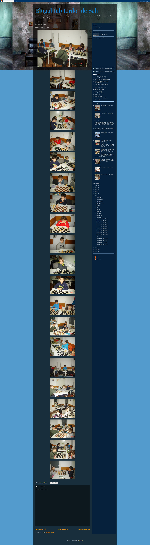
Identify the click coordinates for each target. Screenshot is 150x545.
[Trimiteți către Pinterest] (57, 483)
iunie (97, 207)
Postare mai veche (84, 529)
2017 (96, 189)
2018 (96, 187)
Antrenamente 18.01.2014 (102, 232)
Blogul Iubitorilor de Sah (66, 10)
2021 (96, 185)
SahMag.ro (97, 94)
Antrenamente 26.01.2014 (102, 222)
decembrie (98, 197)
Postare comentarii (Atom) (48, 532)
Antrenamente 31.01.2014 (102, 218)
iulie (97, 205)
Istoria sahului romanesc (100, 87)
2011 (96, 251)
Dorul (97, 257)
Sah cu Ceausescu (99, 86)
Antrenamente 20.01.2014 (102, 228)
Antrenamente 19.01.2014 (102, 230)
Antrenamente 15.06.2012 (107, 174)
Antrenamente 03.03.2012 (107, 132)
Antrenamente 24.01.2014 (102, 226)
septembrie (99, 203)
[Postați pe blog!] (52, 483)
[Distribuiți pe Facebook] (55, 483)
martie (97, 213)
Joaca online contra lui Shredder (102, 98)
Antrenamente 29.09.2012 (107, 113)
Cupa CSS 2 (98, 236)
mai (97, 209)
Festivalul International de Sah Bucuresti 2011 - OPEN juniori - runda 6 (107, 160)
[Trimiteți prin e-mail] (51, 483)
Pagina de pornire (62, 529)
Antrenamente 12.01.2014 (102, 240)
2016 (96, 191)
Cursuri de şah (98, 120)
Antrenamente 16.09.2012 (107, 105)
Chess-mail (97, 99)
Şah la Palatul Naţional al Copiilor (102, 79)
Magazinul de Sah (99, 96)
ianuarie (98, 217)
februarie (98, 215)
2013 (96, 247)
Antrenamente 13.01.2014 (102, 238)
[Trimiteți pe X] (54, 483)
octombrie (98, 201)
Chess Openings (98, 91)
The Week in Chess (99, 92)
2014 (96, 195)
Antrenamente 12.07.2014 (107, 167)
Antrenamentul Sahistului (100, 76)
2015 (96, 193)
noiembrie (98, 199)
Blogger (81, 540)
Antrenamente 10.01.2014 (102, 244)
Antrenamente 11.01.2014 (101, 242)
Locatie (96, 28)
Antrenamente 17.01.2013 (102, 234)
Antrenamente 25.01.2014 (102, 224)
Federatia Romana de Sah (100, 77)
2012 (96, 249)
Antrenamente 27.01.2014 (102, 220)
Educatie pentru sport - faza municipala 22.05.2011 (107, 150)
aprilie (97, 211)
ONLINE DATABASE (99, 89)
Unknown (98, 259)
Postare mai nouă (40, 529)
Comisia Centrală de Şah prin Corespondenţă (101, 82)
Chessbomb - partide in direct (101, 84)
